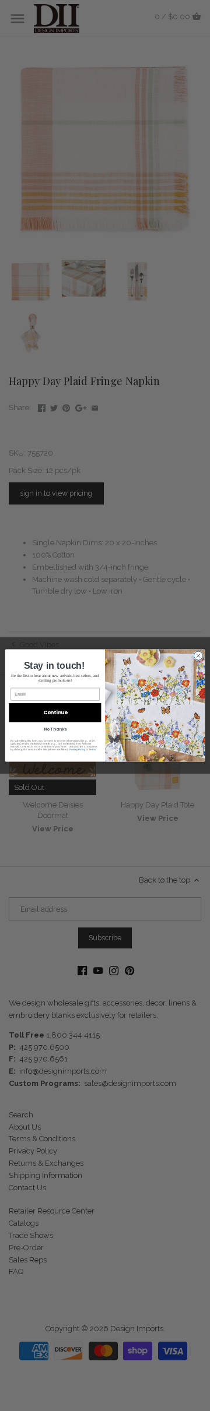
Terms (92, 749)
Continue (55, 712)
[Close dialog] (198, 655)
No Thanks (55, 729)
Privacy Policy (77, 749)
